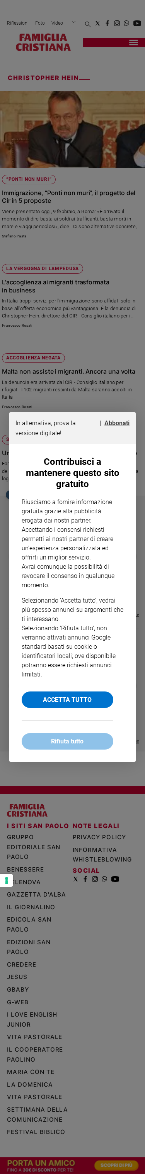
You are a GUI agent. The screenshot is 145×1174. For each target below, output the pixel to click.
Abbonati (117, 423)
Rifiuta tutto (67, 741)
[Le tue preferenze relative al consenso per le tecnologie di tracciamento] (6, 880)
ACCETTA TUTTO (67, 699)
